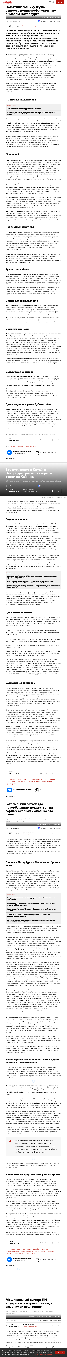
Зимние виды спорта (27, 1245)
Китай (46, 780)
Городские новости (47, 782)
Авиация (52, 780)
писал (10, 1173)
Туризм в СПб (50, 1245)
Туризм (25, 780)
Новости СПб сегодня (34, 782)
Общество (9, 1247)
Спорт (37, 1245)
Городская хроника (11, 784)
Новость (12, 446)
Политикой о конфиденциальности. (42, 1354)
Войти (60, 2)
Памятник (20, 446)
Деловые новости (10, 782)
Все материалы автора (29, 26)
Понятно (60, 1352)
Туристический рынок (36, 780)
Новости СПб (21, 782)
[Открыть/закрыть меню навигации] (50, 2)
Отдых (19, 780)
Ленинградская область (12, 1245)
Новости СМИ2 (11, 458)
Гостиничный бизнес (31, 1247)
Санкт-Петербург (30, 446)
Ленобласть (44, 1243)
